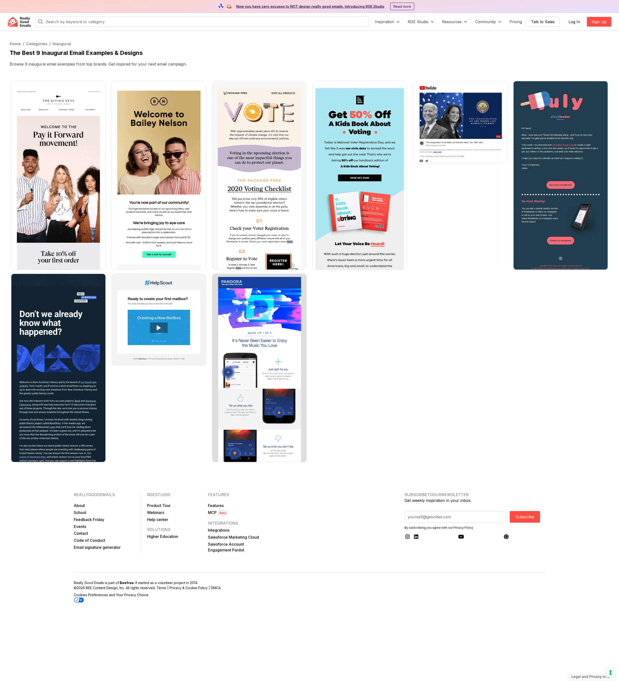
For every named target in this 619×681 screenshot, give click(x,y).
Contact (81, 533)
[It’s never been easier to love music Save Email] (259, 368)
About (79, 505)
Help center (157, 519)
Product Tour (159, 505)
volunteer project (171, 583)
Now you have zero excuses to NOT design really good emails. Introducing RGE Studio (310, 6)
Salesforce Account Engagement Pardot (226, 547)
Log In (574, 21)
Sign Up (599, 21)
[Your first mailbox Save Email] (158, 320)
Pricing (515, 21)
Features (216, 505)
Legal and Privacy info (590, 676)
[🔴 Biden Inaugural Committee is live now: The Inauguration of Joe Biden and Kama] (460, 122)
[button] (387, 21)
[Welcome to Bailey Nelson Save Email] (158, 175)
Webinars (155, 512)
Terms (161, 588)
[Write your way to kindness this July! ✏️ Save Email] (560, 175)
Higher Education (162, 536)
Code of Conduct (89, 540)
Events (80, 526)
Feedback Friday (89, 519)
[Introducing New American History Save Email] (58, 368)
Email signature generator (97, 547)
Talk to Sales (543, 21)
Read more (402, 6)
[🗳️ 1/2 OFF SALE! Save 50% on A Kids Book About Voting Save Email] (359, 175)
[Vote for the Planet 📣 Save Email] (259, 175)
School (80, 512)
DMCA (216, 588)
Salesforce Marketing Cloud (233, 537)
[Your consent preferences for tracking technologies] (610, 672)
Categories (36, 43)
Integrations (218, 530)
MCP (217, 512)
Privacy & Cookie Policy (188, 588)
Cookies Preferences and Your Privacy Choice (111, 595)
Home (15, 43)
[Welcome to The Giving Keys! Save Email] (58, 175)
